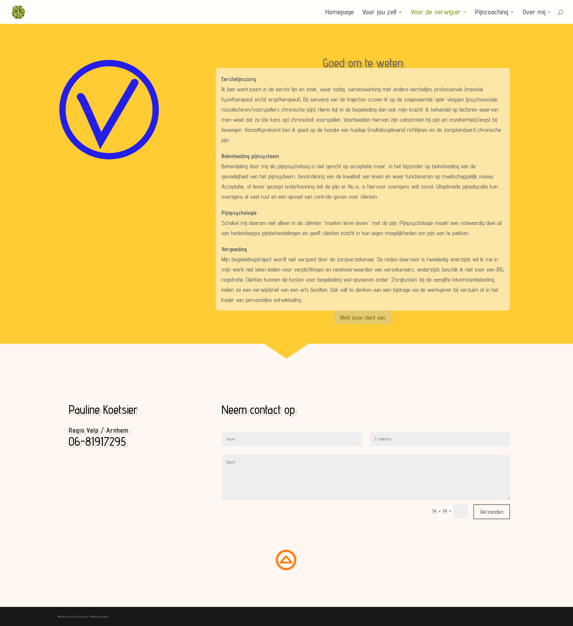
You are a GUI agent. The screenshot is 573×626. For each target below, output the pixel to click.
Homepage (339, 13)
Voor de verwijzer (436, 13)
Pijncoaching (491, 13)
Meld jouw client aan (362, 317)
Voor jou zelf (379, 13)
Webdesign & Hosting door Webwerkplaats (83, 616)
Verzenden (491, 511)
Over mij (534, 13)
